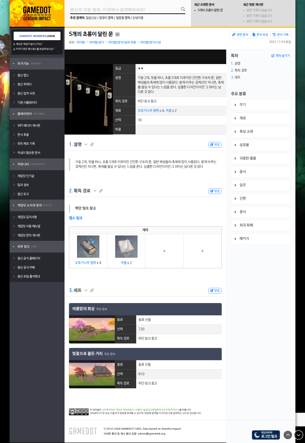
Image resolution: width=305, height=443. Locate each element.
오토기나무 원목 (148, 110)
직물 (168, 110)
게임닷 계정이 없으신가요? (29, 44)
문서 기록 (282, 35)
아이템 (81, 42)
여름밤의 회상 (83, 309)
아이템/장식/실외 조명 (122, 42)
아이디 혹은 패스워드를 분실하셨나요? (35, 49)
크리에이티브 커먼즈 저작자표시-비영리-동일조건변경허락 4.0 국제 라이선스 (140, 410)
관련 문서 (242, 35)
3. (71, 290)
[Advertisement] (145, 57)
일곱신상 (91, 18)
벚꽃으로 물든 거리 (87, 354)
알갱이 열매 (106, 18)
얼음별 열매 (123, 18)
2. (71, 191)
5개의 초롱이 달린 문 (210, 10)
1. (71, 144)
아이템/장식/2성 (150, 42)
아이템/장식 (96, 42)
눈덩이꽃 (138, 18)
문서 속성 (262, 35)
